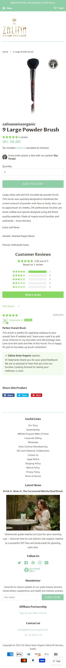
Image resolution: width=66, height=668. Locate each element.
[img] (10, 315)
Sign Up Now (26, 613)
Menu (9, 8)
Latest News (33, 485)
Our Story (33, 425)
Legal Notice (33, 459)
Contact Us (33, 455)
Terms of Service (33, 476)
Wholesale (33, 442)
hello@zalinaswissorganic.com (33, 629)
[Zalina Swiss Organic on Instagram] (39, 563)
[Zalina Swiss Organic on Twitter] (19, 563)
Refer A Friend (39, 613)
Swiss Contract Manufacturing (33, 446)
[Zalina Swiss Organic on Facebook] (26, 563)
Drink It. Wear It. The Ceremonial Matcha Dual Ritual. (33, 491)
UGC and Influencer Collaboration (33, 450)
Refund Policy (33, 467)
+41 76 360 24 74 (33, 635)
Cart (61, 8)
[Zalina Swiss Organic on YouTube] (46, 563)
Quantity (7, 166)
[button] (10, 137)
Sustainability (33, 429)
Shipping (20, 147)
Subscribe (53, 597)
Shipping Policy (33, 463)
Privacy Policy (33, 471)
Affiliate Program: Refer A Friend (33, 433)
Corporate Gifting (33, 438)
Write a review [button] (33, 294)
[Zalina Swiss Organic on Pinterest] (33, 563)
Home (5, 52)
